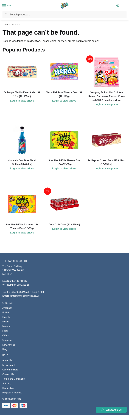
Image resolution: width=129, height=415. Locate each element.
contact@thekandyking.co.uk (24, 295)
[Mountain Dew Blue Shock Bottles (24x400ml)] (22, 140)
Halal (5, 331)
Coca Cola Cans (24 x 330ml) (64, 224)
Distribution (8, 388)
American (7, 308)
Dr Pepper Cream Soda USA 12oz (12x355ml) (106, 162)
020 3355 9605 (14, 292)
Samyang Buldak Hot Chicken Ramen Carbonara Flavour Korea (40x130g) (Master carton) (106, 96)
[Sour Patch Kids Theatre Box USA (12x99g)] (64, 140)
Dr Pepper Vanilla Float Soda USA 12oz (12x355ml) (22, 94)
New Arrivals (8, 344)
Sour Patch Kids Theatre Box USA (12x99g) (64, 162)
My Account (8, 365)
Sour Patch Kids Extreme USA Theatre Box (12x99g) (22, 226)
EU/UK (6, 312)
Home (5, 24)
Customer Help (10, 369)
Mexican (6, 326)
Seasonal (7, 340)
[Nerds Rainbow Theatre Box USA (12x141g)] (64, 72)
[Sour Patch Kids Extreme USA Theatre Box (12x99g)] (22, 204)
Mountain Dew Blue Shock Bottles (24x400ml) (22, 162)
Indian (5, 321)
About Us (7, 360)
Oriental (6, 317)
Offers (5, 335)
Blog (4, 349)
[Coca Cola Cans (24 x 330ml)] (64, 204)
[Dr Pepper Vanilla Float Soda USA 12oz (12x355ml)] (22, 72)
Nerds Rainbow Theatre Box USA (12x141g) (64, 94)
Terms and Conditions (13, 378)
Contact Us (8, 374)
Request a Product (12, 392)
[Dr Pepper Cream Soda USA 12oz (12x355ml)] (106, 140)
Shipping (6, 383)
